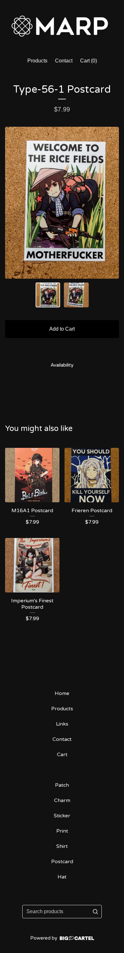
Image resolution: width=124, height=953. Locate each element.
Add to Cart (62, 329)
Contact (63, 60)
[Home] (62, 26)
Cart (62, 754)
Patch (62, 785)
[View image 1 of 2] (48, 295)
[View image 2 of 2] (76, 295)
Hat (62, 877)
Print (62, 831)
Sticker (62, 816)
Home (62, 693)
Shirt (62, 846)
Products (37, 60)
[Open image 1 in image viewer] (62, 203)
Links (62, 724)
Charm (62, 800)
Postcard (62, 861)
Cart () (88, 60)
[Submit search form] (95, 911)
